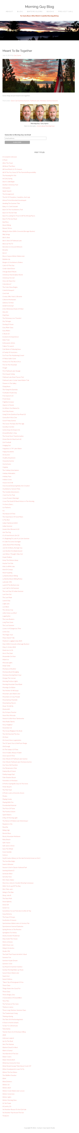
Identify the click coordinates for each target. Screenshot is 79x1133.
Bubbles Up (6, 259)
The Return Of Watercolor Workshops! (15, 821)
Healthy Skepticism (9, 458)
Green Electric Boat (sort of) (12, 439)
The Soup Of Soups (9, 917)
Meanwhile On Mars (9, 656)
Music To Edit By (8, 706)
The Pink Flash (7, 790)
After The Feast (8, 163)
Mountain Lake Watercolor (11, 694)
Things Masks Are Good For (12, 988)
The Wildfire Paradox (9, 1075)
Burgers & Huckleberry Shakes (13, 262)
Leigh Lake (6, 604)
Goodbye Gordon (8, 427)
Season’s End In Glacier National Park (15, 867)
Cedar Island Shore (9, 268)
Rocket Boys (7, 833)
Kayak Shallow (7, 557)
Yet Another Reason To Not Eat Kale (14, 1109)
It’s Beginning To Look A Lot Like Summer (16, 538)
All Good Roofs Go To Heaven (12, 169)
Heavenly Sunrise (8, 461)
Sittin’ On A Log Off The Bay (12, 886)
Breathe (5, 250)
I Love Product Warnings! (11, 498)
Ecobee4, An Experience (11, 337)
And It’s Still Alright (9, 181)
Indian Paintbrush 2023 (10, 523)
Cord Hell (6, 293)
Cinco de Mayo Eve (9, 281)
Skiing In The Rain (8, 892)
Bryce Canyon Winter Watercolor (14, 256)
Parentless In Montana (10, 780)
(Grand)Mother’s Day (10, 433)
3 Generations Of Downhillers (12, 998)
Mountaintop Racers (9, 703)
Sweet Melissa (7, 979)
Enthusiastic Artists (9, 343)
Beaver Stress (7, 228)
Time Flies (6, 1001)
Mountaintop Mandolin (10, 700)
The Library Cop (8, 610)
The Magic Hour (8, 635)
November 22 (7, 728)
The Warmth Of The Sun (10, 1053)
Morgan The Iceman (9, 678)
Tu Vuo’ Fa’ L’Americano (10, 1026)
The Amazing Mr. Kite (9, 175)
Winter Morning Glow (10, 1100)
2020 (4, 1035)
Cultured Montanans (9, 299)
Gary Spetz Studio (49, 1128)
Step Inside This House (10, 939)
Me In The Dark (8, 653)
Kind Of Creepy (8, 569)
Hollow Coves (7, 479)
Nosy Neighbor (8, 725)
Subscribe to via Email (18, 135)
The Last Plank (7, 597)
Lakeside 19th (7, 582)
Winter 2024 (7, 1088)
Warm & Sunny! (8, 1050)
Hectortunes (7, 464)
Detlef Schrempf (8, 306)
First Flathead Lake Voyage (11, 371)
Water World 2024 (9, 1060)
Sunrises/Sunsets (52, 101)
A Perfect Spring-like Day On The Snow (15, 783)
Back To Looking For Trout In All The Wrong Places (19, 216)
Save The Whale (8, 849)
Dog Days (6, 315)
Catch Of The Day (8, 265)
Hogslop (5, 467)
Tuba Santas (6, 1029)
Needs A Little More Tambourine (13, 718)
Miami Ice (6, 659)
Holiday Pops (7, 476)
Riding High (6, 830)
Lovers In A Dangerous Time (12, 628)
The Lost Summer (8, 625)
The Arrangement (8, 194)
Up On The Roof (8, 1041)
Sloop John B (7, 895)
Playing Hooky (7, 799)
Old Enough (6, 746)
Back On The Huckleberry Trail (13, 209)
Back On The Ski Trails (10, 213)
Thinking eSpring (8, 1016)
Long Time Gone (8, 622)
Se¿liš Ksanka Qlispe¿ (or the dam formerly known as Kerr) (21, 858)
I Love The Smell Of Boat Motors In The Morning (18, 501)
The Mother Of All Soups (11, 690)
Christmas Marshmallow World (13, 275)
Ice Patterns (7, 507)
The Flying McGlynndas (10, 389)
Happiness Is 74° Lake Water (12, 448)
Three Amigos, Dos (9, 994)
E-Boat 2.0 (6, 334)
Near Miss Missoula (9, 715)
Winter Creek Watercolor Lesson (13, 1091)
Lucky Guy (6, 631)
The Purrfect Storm (9, 811)
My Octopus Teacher (9, 712)
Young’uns (6, 1116)
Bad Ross (6, 222)
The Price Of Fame (9, 808)
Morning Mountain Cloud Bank (12, 684)
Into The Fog (7, 532)
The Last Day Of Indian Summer (13, 591)
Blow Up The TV (8, 244)
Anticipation (6, 188)
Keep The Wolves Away (10, 560)
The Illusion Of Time (9, 514)
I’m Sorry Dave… (8, 504)
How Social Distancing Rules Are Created (16, 486)
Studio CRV (6, 951)
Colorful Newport (8, 290)
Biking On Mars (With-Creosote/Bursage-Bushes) (19, 231)
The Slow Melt (7, 898)
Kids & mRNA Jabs (9, 566)
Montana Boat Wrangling (11, 672)
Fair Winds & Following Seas (12, 349)
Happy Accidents (8, 451)
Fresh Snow (6, 399)
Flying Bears (7, 386)
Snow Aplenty (7, 901)
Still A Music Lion (8, 945)
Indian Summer (7, 526)
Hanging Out (7, 445)
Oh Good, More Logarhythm (12, 740)
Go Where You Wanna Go (11, 408)
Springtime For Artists (10, 932)
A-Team (5, 160)
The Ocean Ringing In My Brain (12, 731)
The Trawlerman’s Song (10, 1013)
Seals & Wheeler (8, 864)
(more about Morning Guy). (46, 126)
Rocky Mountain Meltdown (11, 836)
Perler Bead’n (7, 787)
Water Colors (7, 1057)
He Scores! (6, 455)
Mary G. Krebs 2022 (9, 647)
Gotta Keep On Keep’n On (11, 430)
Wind (4, 1078)
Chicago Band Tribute (9, 271)
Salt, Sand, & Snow (8, 846)
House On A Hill (8, 482)
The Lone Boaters (8, 619)
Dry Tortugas (7, 321)
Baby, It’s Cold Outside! (10, 206)
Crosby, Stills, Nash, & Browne (12, 296)
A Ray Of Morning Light (10, 818)
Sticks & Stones (8, 942)
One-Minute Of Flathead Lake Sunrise (15, 759)
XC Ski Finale (7, 1103)
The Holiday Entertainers (11, 470)
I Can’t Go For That (9, 495)
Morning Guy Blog (39, 7)
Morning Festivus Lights (10, 681)
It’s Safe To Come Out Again (12, 541)
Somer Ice (6, 908)
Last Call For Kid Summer (11, 588)
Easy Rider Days (8, 327)
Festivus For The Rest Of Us (12, 361)
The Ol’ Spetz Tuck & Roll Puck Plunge (15, 743)
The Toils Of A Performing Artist (13, 1019)
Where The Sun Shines (10, 1072)
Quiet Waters (7, 815)
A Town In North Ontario (10, 1022)
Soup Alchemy (7, 914)
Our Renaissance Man (10, 768)
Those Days (6, 991)
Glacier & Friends (8, 405)
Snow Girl (6, 905)
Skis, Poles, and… (8, 889)
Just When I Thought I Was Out (13, 554)
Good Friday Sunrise (9, 420)
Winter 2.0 (6, 1084)
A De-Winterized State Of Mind (13, 309)
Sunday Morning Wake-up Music (13, 970)
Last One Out (7, 594)
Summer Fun (7, 957)
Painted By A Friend (9, 771)
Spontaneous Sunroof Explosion (13, 926)
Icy (4, 510)
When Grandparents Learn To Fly (13, 1069)
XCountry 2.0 (7, 1106)
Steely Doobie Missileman (11, 936)
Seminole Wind (7, 873)
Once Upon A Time (9, 756)
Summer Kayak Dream (10, 960)
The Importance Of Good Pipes (13, 517)
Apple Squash (7, 191)
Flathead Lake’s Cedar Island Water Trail (16, 380)
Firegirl (5, 368)
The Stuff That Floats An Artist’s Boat (15, 954)
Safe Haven (6, 842)
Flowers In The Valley (9, 383)
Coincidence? (7, 284)
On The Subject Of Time (10, 749)
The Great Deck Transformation (13, 436)
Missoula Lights (7, 662)
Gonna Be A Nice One (10, 417)
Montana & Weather (9, 669)
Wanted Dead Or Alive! (10, 1047)
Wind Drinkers (7, 1081)
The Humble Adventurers (11, 492)
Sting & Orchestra (8, 948)
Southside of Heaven (9, 920)
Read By (5, 827)
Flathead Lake (35, 101)
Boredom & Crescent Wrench (12, 247)
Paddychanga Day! (9, 774)
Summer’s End (7, 963)
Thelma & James (8, 1007)
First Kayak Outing (9, 374)
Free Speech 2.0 (8, 396)
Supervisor (6, 976)
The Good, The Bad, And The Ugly (13, 424)
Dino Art (5, 312)
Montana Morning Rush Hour (12, 675)
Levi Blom (6, 607)
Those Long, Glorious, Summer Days (14, 1010)
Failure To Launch (8, 346)
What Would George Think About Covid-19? (17, 1066)
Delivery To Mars (8, 303)
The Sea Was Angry (9, 861)
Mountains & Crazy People (11, 697)
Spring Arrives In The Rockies (12, 929)
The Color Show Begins (10, 287)
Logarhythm (6, 616)
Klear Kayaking (7, 572)
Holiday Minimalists (9, 473)
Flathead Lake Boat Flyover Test (13, 377)
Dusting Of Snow (8, 324)
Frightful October (8, 402)
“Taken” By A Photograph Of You (13, 982)
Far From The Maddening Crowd (13, 355)
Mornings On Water (9, 687)
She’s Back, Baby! (8, 880)
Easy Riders (6, 330)
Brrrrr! (5, 253)
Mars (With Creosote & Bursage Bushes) (16, 644)
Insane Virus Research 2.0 (11, 529)
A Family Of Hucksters (10, 352)
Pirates (5, 796)
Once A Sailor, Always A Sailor (12, 752)
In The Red (6, 520)
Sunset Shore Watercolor (11, 973)
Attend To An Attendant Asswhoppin (14, 200)
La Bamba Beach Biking (10, 576)
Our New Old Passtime (10, 765)
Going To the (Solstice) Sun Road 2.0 (14, 414)
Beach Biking (7, 225)
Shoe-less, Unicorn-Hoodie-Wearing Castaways (18, 883)
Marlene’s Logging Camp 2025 (12, 641)
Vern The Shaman (8, 1044)
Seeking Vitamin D (8, 870)
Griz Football (7, 442)
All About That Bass (9, 166)
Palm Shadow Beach (9, 777)
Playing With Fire (8, 802)
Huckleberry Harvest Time (11, 489)
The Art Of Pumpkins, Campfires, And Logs (16, 197)
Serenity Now (7, 877)
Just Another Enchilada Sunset (12, 551)
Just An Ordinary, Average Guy (12, 548)
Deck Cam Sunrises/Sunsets (20, 101)
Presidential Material (9, 805)
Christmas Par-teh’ (9, 278)
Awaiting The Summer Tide (11, 203)
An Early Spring (7, 178)
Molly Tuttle (6, 666)
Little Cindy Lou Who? (10, 613)
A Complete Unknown (10, 157)
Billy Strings (6, 234)
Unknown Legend (8, 1038)
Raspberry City (7, 824)
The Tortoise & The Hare (11, 1004)
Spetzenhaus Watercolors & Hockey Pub (16, 923)
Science (5, 855)
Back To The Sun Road (10, 219)
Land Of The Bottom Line (11, 585)
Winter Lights (7, 1097)
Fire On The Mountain (10, 365)
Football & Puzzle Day (10, 393)
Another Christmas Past (10, 185)
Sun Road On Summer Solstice (12, 967)
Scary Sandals (7, 852)
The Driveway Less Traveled (12, 318)
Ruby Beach (6, 839)
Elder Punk (6, 340)
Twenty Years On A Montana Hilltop (14, 1032)
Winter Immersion (8, 1094)
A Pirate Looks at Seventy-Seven (13, 793)
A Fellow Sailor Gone (9, 358)
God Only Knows (8, 411)
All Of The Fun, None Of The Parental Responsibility (19, 172)
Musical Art (6, 709)
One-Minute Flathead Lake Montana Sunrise (17, 762)
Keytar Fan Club (8, 563)
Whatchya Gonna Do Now (11, 1063)
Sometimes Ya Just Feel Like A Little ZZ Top (17, 911)
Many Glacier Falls (9, 638)
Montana (43, 101)
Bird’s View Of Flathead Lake (12, 240)
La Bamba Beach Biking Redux (12, 579)
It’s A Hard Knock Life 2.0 (11, 535)
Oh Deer (5, 737)
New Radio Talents (9, 721)
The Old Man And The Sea (11, 734)
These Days (6, 985)
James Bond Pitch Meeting (11, 545)
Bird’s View (6, 237)
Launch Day (6, 600)
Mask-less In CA (8, 650)
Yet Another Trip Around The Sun (13, 1112)
